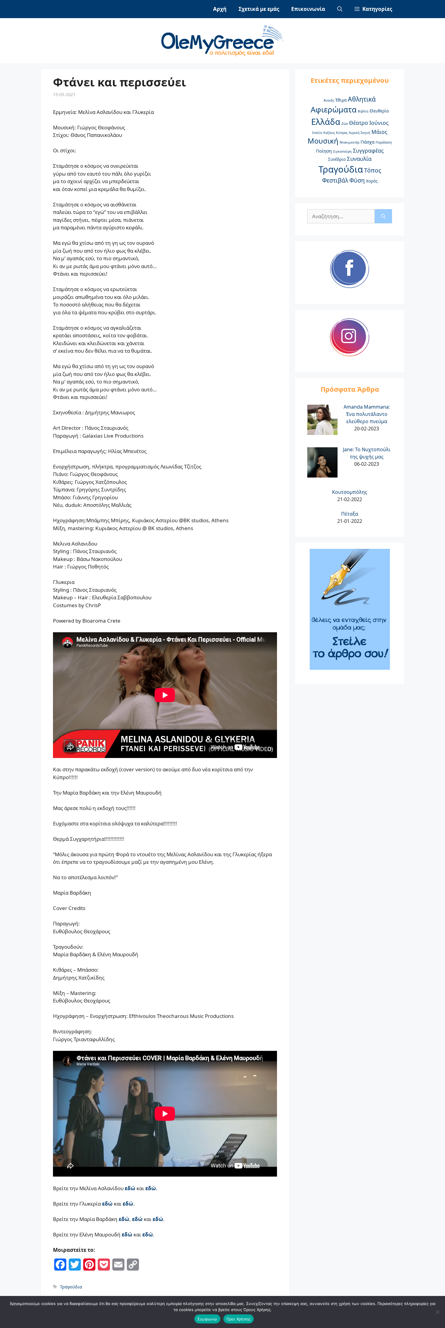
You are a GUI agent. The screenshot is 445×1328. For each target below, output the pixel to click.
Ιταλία (317, 133)
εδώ (150, 1188)
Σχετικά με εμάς (259, 8)
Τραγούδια (71, 1287)
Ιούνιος (378, 122)
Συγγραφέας (368, 150)
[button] (373, 9)
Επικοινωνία (308, 8)
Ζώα (344, 123)
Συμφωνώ (207, 1319)
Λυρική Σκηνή (359, 133)
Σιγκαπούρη (342, 151)
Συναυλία (359, 158)
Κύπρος (342, 133)
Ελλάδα (325, 121)
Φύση (357, 180)
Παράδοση (384, 142)
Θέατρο (358, 122)
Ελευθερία (379, 111)
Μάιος (379, 131)
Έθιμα (341, 100)
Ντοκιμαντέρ (349, 142)
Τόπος (372, 170)
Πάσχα (367, 142)
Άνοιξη (329, 100)
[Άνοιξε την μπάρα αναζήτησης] (339, 9)
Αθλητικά (362, 99)
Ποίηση (324, 151)
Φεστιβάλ (335, 180)
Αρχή (219, 8)
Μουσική (323, 141)
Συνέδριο (337, 159)
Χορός (371, 181)
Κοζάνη (329, 133)
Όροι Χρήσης (238, 1319)
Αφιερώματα (334, 109)
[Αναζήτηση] (383, 216)
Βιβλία (363, 111)
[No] (437, 1312)
